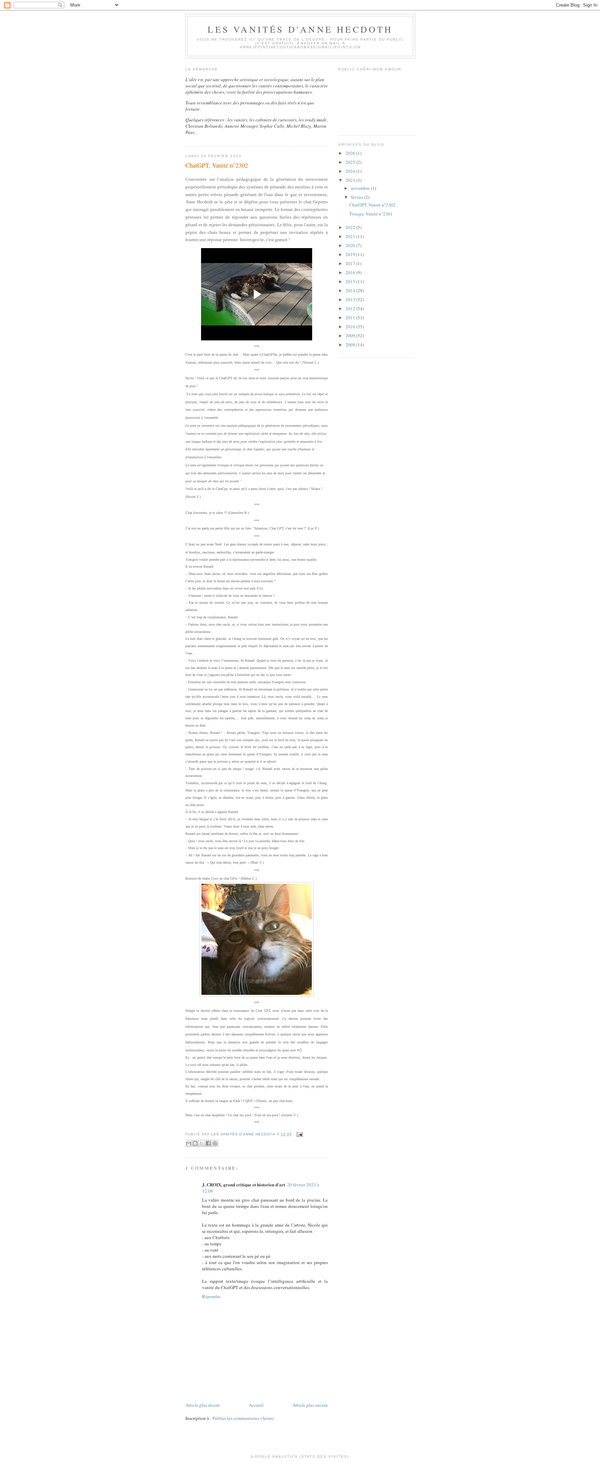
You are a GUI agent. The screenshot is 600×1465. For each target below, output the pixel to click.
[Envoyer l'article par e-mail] (298, 1134)
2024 (350, 171)
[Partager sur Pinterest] (214, 1143)
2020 (350, 245)
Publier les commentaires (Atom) (243, 1418)
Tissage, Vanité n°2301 (371, 214)
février (357, 197)
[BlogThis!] (195, 1143)
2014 (350, 290)
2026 (350, 153)
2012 (350, 308)
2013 (350, 299)
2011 (350, 317)
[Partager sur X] (201, 1143)
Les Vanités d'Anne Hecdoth (300, 29)
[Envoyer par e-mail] (188, 1143)
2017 (350, 263)
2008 (350, 344)
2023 (350, 180)
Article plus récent (202, 1405)
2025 (350, 162)
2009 (350, 335)
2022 (350, 227)
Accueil (256, 1405)
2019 (350, 254)
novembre (361, 188)
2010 (350, 326)
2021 (350, 236)
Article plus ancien (310, 1405)
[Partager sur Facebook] (208, 1143)
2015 (350, 281)
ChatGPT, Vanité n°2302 (372, 205)
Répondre (211, 1296)
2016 (350, 272)
